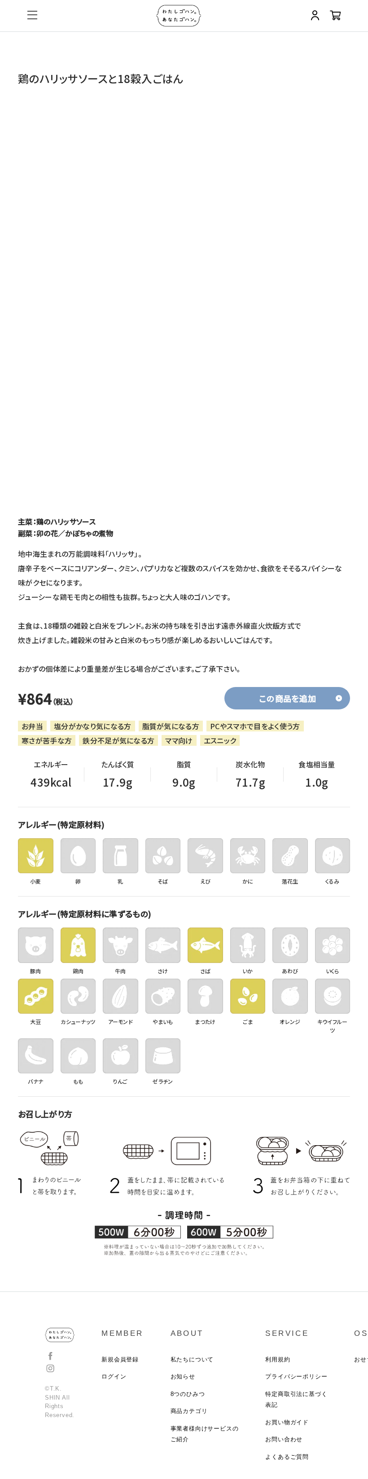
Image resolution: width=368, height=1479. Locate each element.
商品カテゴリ (189, 1411)
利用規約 (277, 1359)
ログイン (113, 1376)
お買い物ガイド (287, 1422)
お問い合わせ (283, 1439)
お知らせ (183, 1376)
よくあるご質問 (287, 1456)
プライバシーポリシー (296, 1376)
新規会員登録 (120, 1359)
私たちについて (192, 1359)
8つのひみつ (188, 1394)
